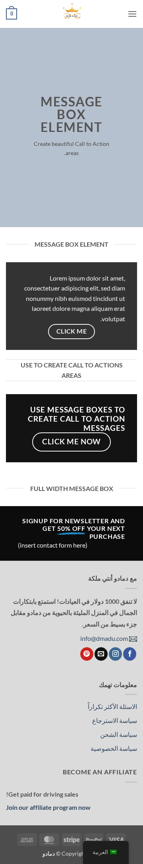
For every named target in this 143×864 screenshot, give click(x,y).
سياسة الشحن (118, 734)
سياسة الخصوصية (114, 748)
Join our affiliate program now (48, 807)
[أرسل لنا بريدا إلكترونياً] (101, 654)
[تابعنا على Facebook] (129, 654)
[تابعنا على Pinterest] (86, 654)
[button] (132, 14)
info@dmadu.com (104, 638)
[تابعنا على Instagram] (115, 654)
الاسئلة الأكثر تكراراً (112, 706)
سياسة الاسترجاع (114, 720)
